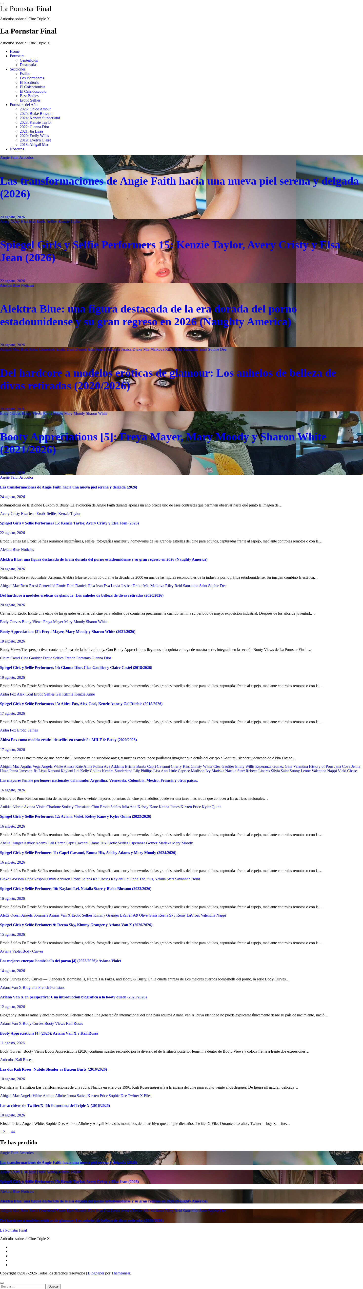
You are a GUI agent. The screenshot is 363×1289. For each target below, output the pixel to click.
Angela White (52, 766)
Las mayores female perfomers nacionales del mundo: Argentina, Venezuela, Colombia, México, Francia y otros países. (99, 780)
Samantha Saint (195, 349)
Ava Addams (114, 766)
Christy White (202, 766)
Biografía (30, 987)
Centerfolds (29, 60)
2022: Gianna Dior (34, 127)
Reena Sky (167, 915)
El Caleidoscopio (33, 91)
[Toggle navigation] (2, 3)
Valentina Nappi (325, 771)
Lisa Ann (161, 771)
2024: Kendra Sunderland (40, 118)
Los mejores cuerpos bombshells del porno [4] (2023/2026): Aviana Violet (60, 961)
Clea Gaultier (32, 658)
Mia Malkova (154, 349)
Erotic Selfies (30, 100)
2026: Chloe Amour (35, 109)
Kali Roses (102, 879)
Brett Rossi (29, 349)
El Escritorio (29, 82)
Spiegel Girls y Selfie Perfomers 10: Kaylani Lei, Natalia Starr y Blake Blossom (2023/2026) (75, 889)
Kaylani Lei (70, 771)
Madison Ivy (201, 771)
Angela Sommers (35, 915)
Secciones (17, 69)
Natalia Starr (235, 771)
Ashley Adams (36, 843)
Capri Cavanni (159, 766)
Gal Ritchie (65, 694)
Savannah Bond (187, 879)
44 (13, 1132)
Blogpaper (96, 1273)
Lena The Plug (142, 879)
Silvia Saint (280, 771)
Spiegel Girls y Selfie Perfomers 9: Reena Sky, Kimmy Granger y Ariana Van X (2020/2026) (76, 925)
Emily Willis (245, 766)
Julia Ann (130, 807)
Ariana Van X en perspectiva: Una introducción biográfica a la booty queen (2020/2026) (73, 997)
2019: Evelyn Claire (35, 140)
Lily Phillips (143, 771)
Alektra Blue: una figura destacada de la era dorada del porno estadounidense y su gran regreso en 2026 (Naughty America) (103, 559)
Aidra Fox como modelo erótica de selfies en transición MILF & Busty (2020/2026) (68, 740)
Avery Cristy (10, 221)
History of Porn (321, 766)
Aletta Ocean (10, 915)
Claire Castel (10, 658)
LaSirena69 (129, 915)
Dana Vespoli (36, 879)
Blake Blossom (12, 879)
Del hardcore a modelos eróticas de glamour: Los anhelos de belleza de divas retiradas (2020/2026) (81, 595)
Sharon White (96, 413)
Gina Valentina (297, 766)
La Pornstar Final (25, 8)
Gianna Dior (101, 658)
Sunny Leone (301, 771)
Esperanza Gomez (270, 766)
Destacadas (28, 65)
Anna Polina (93, 766)
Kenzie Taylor (69, 221)
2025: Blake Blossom (36, 113)
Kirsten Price (191, 807)
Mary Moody (75, 413)
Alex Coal (25, 694)
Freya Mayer (53, 413)
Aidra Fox (8, 694)
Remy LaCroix (188, 915)
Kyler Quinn (212, 807)
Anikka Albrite (12, 807)
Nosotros (17, 149)
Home (15, 51)
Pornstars (17, 56)
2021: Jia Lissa (31, 131)
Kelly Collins (91, 771)
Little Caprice (180, 771)
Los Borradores (32, 78)
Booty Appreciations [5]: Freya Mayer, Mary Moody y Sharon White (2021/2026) (67, 631)
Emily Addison (59, 879)
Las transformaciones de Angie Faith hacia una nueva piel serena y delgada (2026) (68, 487)
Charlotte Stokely (60, 807)
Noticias (27, 285)
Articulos (26, 157)
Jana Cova (342, 766)
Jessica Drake (132, 349)
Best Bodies (29, 96)
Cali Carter (57, 843)
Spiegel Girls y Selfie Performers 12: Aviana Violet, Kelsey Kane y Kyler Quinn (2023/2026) (75, 816)
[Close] (2, 1283)
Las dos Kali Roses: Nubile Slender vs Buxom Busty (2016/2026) (53, 1069)
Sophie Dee (217, 349)
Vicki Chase (347, 771)
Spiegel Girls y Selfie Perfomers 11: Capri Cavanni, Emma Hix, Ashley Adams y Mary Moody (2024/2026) (88, 853)
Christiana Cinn (87, 807)
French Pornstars (78, 658)
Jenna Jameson (21, 771)
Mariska (218, 771)
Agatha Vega (30, 766)
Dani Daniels (77, 349)
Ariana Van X (60, 915)
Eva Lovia (112, 349)
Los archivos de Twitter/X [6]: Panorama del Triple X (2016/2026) (55, 1105)
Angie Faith (9, 157)
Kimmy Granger (106, 915)
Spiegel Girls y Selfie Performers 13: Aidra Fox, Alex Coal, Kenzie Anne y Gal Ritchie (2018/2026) (81, 704)
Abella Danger (12, 843)
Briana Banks (136, 766)
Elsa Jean (29, 221)
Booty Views (32, 413)
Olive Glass (148, 915)
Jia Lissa (40, 771)
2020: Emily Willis (34, 136)
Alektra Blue (10, 285)
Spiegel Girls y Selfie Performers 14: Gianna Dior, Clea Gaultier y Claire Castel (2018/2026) (76, 667)
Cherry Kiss (181, 766)
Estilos (25, 73)
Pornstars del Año (24, 105)
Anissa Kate (73, 766)
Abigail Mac (10, 349)
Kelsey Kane (148, 807)
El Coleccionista (32, 87)
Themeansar (120, 1273)
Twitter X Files (139, 1096)
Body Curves (11, 413)
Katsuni (54, 771)
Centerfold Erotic (53, 349)
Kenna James (170, 807)
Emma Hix (98, 843)
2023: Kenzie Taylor (36, 122)
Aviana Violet (35, 807)
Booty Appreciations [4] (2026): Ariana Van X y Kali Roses (49, 1033)
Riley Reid (174, 349)
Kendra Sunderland (117, 771)
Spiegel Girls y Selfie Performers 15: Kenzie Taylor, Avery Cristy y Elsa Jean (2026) (69, 523)
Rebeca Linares (258, 771)
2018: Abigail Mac (34, 144)
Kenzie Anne (84, 694)
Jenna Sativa (77, 1096)
